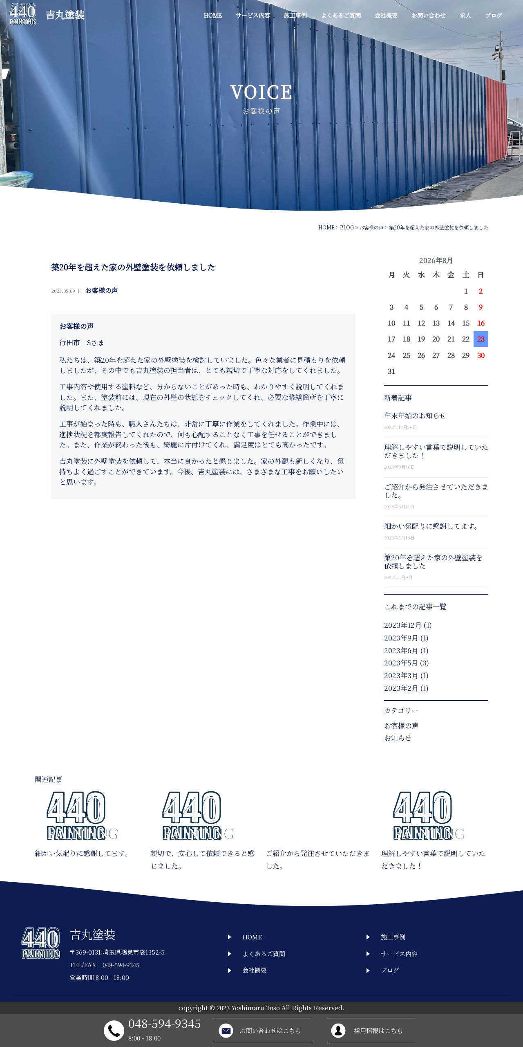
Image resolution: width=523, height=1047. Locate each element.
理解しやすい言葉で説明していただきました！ (436, 451)
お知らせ (397, 737)
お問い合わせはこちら (270, 1030)
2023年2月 (401, 688)
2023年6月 (401, 650)
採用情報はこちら (378, 1030)
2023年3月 (401, 675)
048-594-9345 (164, 1022)
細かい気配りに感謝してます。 (432, 526)
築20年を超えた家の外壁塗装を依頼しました (433, 561)
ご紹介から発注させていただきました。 (436, 490)
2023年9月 (401, 637)
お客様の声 (101, 290)
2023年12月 (403, 625)
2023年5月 (401, 662)
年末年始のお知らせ (415, 415)
